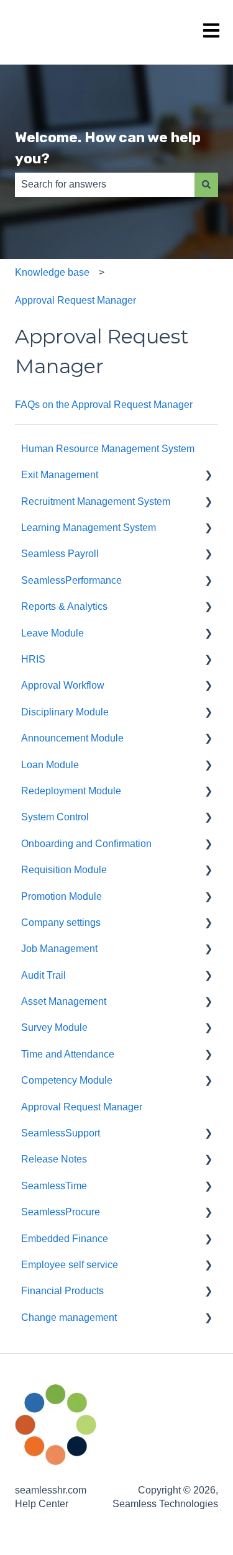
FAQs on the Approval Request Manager (104, 404)
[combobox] (104, 184)
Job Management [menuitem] (59, 948)
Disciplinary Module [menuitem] (65, 712)
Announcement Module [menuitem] (72, 738)
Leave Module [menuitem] (52, 633)
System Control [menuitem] (55, 817)
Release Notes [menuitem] (54, 1159)
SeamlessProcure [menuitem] (60, 1212)
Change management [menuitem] (69, 1317)
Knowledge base (52, 272)
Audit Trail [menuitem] (43, 975)
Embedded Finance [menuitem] (64, 1238)
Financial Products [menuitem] (62, 1290)
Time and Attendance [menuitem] (67, 1054)
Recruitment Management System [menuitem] (95, 501)
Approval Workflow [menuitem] (62, 685)
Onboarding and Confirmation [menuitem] (86, 843)
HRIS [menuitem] (33, 659)
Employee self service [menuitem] (69, 1264)
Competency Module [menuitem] (66, 1080)
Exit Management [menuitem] (59, 474)
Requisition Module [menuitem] (64, 869)
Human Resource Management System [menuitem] (107, 448)
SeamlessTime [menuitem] (54, 1186)
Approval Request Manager (75, 300)
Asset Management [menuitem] (63, 1001)
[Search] (206, 184)
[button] (208, 476)
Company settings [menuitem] (61, 922)
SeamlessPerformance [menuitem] (71, 580)
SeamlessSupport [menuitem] (60, 1133)
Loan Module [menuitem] (50, 764)
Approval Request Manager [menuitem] (81, 1107)
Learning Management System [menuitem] (88, 527)
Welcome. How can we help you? (108, 148)
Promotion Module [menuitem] (61, 896)
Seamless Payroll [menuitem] (60, 553)
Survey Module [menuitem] (54, 1027)
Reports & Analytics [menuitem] (64, 606)
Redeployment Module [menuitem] (71, 791)
